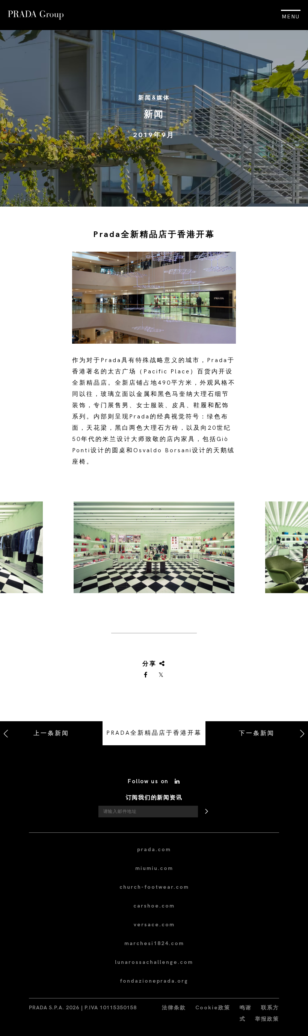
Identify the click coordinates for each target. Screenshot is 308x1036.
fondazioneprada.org (154, 981)
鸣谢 (246, 1007)
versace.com (154, 924)
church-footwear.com (154, 887)
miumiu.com (154, 868)
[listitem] (154, 550)
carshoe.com (154, 906)
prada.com (154, 849)
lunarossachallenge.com (154, 962)
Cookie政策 (212, 1007)
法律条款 (174, 1007)
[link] (146, 675)
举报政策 (267, 1019)
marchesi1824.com (154, 943)
